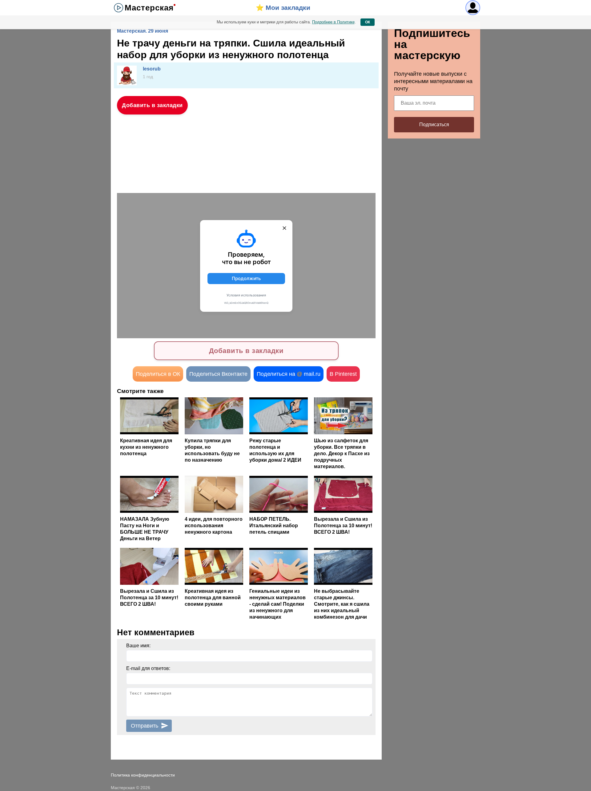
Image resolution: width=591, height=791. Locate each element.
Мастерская (149, 7)
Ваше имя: (138, 645)
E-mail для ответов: (148, 668)
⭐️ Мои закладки (283, 7)
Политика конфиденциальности (143, 775)
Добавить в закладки (152, 105)
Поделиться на (288, 374)
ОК (367, 22)
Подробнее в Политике (333, 22)
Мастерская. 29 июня (142, 31)
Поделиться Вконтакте (218, 374)
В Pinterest (343, 374)
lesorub (152, 68)
